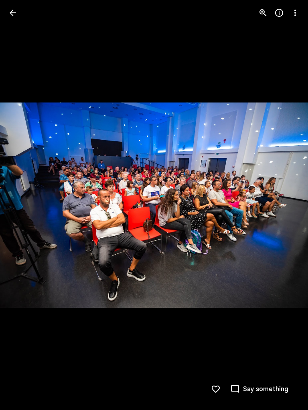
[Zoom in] (263, 13)
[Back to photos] (12, 12)
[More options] (295, 13)
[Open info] (279, 13)
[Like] (216, 389)
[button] (22, 205)
